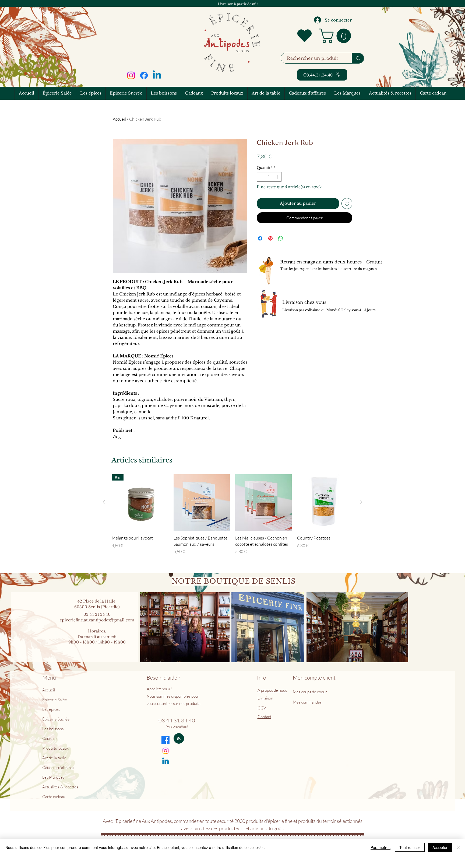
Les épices (51, 709)
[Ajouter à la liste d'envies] (347, 203)
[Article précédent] (104, 502)
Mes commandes (307, 702)
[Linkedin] (157, 75)
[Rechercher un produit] (358, 58)
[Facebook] (144, 75)
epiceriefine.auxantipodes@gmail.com (97, 620)
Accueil (119, 119)
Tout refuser (409, 847)
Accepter (440, 847)
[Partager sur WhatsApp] (280, 238)
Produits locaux (55, 748)
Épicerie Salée (54, 699)
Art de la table (54, 757)
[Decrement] (261, 177)
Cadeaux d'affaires (58, 767)
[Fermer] (458, 847)
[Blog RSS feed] (179, 738)
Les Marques (53, 777)
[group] (232, 514)
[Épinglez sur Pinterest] (270, 238)
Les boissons (53, 728)
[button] (336, 36)
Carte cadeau (53, 796)
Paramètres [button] (380, 847)
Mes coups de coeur (310, 691)
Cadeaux (49, 738)
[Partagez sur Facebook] (260, 238)
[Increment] (277, 177)
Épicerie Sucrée (56, 719)
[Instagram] (131, 75)
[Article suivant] (361, 502)
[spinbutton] (269, 177)
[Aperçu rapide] (202, 502)
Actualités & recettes (60, 786)
